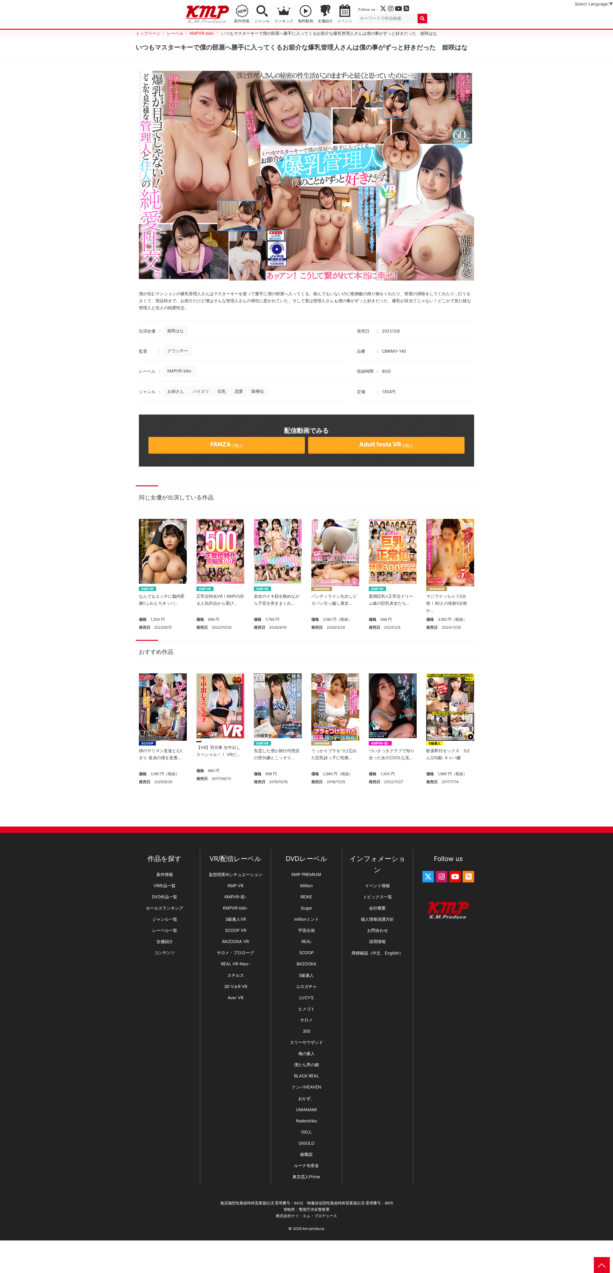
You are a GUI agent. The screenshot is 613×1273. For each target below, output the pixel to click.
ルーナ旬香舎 (306, 1165)
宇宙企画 (306, 930)
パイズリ (201, 391)
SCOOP (147, 743)
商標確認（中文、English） (377, 952)
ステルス (235, 975)
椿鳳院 (306, 1154)
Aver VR (235, 997)
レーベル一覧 (164, 930)
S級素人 (435, 743)
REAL (306, 941)
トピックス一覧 (377, 896)
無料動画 (305, 21)
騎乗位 (258, 391)
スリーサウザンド (306, 1042)
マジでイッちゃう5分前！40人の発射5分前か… (446, 603)
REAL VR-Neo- (235, 963)
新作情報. (242, 21)
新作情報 (164, 874)
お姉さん (175, 391)
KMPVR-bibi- (180, 370)
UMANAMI (321, 589)
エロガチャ (306, 986)
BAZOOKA (306, 963)
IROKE (306, 896)
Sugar (306, 907)
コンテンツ (164, 952)
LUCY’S (306, 997)
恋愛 (239, 391)
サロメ (306, 1019)
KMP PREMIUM (306, 874)
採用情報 (377, 941)
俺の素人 (306, 1053)
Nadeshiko (306, 1120)
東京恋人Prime (306, 1176)
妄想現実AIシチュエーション (235, 874)
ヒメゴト (306, 1008)
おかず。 (306, 1098)
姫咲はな (175, 330)
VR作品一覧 (165, 885)
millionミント (306, 919)
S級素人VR (235, 919)
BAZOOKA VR (235, 941)
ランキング (283, 21)
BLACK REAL (306, 1075)
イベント (344, 21)
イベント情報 (377, 885)
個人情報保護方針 (377, 919)
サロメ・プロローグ (235, 952)
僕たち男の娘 (306, 1064)
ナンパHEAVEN (306, 1087)
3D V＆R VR (235, 986)
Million (306, 885)
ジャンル (262, 21)
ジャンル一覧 (164, 919)
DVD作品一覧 (164, 896)
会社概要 (377, 907)
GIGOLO (306, 1143)
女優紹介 (325, 21)
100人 (306, 1131)
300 (306, 1031)
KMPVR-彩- (380, 743)
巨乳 (222, 391)
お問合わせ (377, 930)
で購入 (226, 444)
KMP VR (147, 589)
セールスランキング (164, 907)
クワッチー (177, 350)
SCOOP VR (235, 930)
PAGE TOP (602, 1265)
